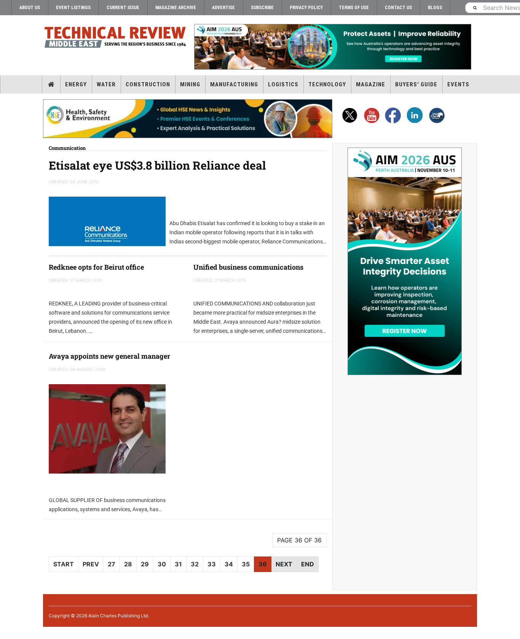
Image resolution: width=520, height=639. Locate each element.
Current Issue (123, 7)
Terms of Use (354, 7)
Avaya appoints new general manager (109, 356)
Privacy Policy (306, 7)
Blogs (435, 7)
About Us (29, 7)
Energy (76, 84)
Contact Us (398, 7)
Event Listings (73, 7)
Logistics (283, 84)
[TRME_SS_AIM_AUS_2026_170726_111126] (404, 261)
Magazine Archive (175, 7)
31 (178, 564)
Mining (190, 84)
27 (111, 564)
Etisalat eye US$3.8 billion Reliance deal (157, 165)
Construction (148, 84)
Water (106, 84)
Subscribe (262, 7)
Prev (91, 564)
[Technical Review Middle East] (115, 38)
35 (246, 564)
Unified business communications (248, 267)
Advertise (223, 7)
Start (63, 564)
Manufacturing (234, 84)
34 (229, 564)
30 (162, 564)
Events (458, 84)
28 (128, 564)
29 (145, 564)
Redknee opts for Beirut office (96, 267)
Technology (327, 84)
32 (195, 564)
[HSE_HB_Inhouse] (187, 119)
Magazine (370, 84)
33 (211, 564)
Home (51, 84)
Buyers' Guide (416, 84)
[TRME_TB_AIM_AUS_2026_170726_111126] (332, 47)
